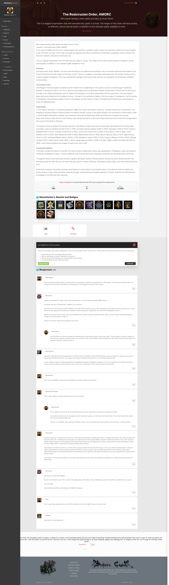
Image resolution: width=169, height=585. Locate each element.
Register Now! (43, 263)
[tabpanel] (87, 542)
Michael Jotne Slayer (51, 391)
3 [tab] (89, 549)
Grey (46, 499)
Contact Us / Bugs (74, 567)
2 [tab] (87, 549)
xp (134, 288)
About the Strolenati (74, 565)
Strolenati (135, 582)
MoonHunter (87, 31)
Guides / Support (74, 570)
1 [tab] (84, 549)
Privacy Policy (74, 576)
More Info (130, 263)
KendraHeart (49, 277)
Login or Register (65, 182)
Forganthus (82, 544)
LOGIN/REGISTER (129, 3)
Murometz (48, 295)
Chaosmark (55, 331)
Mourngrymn (49, 351)
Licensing (74, 573)
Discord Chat (74, 562)
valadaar (48, 515)
